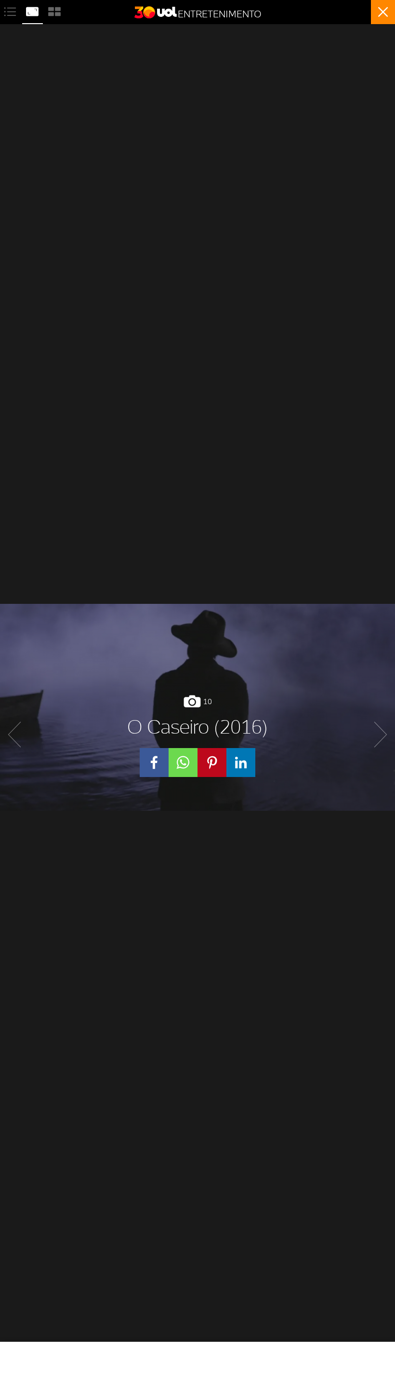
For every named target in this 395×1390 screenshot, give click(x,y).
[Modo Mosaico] (54, 10)
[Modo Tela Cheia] (33, 10)
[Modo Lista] (11, 10)
